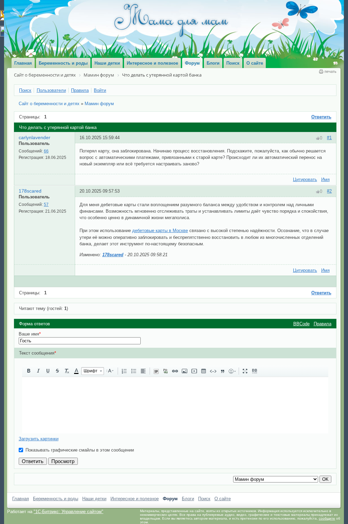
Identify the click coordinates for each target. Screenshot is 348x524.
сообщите (327, 518)
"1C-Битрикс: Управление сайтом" (68, 511)
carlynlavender (34, 137)
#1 (329, 137)
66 (46, 151)
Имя (325, 179)
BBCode (301, 323)
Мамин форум (99, 103)
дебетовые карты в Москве (160, 230)
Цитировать (305, 179)
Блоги (188, 498)
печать (330, 71)
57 (46, 204)
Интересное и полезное (134, 498)
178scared (30, 191)
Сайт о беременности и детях (49, 103)
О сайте (222, 498)
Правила (322, 323)
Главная (20, 498)
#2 (329, 191)
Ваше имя (30, 334)
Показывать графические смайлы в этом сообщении (79, 450)
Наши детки (94, 498)
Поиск (204, 498)
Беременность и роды (55, 498)
